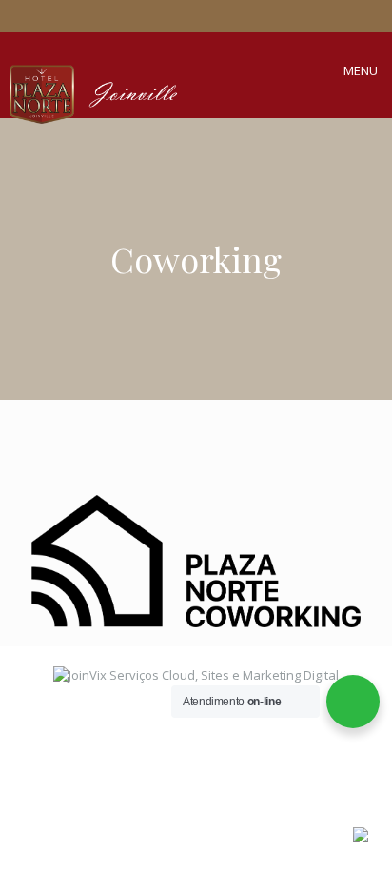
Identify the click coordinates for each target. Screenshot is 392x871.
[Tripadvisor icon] (207, 17)
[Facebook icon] (163, 17)
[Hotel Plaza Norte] (177, 88)
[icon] (229, 17)
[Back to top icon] (336, 756)
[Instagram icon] (185, 17)
